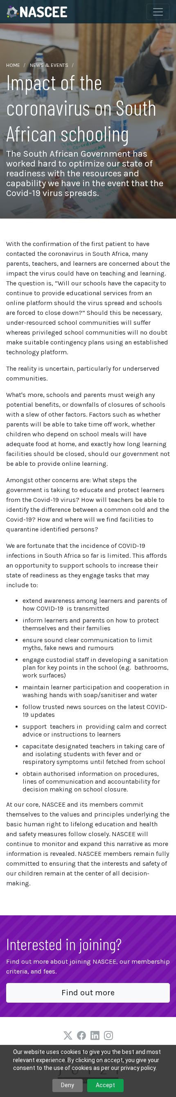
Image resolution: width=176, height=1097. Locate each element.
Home (13, 65)
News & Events (49, 65)
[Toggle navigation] (158, 12)
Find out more (88, 992)
